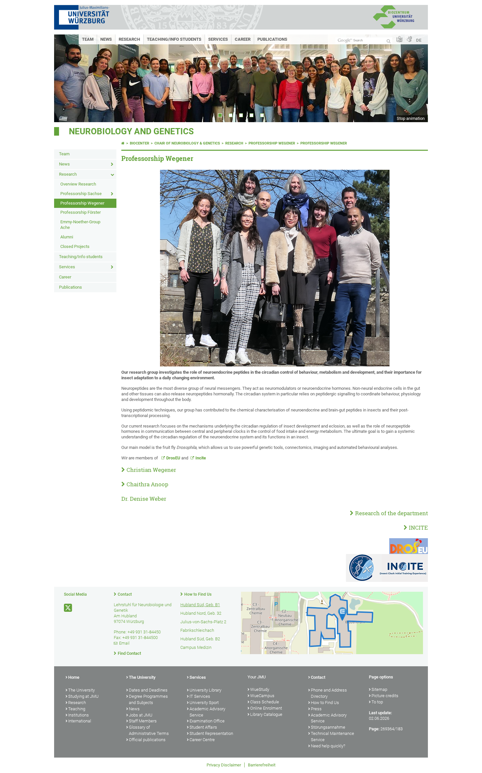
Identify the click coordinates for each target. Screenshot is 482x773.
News (106, 39)
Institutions (78, 715)
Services (218, 39)
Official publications (147, 739)
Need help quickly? (328, 745)
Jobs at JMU (140, 715)
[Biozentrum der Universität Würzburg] (393, 27)
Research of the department (391, 513)
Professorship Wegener (82, 203)
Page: (374, 728)
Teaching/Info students (174, 39)
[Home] (123, 143)
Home (73, 677)
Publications (272, 39)
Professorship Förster (80, 212)
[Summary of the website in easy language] (399, 39)
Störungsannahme (328, 727)
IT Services (200, 696)
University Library (205, 690)
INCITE (418, 527)
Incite (200, 457)
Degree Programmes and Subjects (148, 699)
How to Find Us (197, 594)
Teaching (76, 708)
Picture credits (385, 695)
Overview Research (78, 184)
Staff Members (143, 720)
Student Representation (211, 733)
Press (316, 708)
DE (418, 40)
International (79, 720)
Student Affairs (203, 727)
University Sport (204, 702)
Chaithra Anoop (147, 484)
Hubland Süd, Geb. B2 (200, 638)
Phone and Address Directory (329, 693)
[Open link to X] (68, 608)
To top (377, 701)
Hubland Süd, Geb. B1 (200, 604)
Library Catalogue (266, 714)
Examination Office (207, 720)
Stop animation (411, 118)
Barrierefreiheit (261, 764)
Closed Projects (75, 246)
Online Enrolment (266, 708)
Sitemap (379, 689)
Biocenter (139, 143)
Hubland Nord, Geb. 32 (200, 613)
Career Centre (202, 739)
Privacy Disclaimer (224, 764)
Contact (125, 594)
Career (243, 39)
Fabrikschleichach (197, 630)
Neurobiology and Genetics (131, 131)
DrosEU (173, 457)
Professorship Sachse (81, 193)
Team (87, 39)
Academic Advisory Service (207, 712)
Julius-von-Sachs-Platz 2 (203, 621)
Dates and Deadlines (148, 690)
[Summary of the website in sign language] (409, 39)
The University (81, 690)
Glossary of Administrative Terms (149, 730)
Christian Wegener (151, 469)
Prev (65, 78)
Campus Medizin (195, 647)
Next (416, 78)
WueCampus (262, 695)
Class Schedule (264, 701)
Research (129, 39)
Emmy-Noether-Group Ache (80, 224)
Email (124, 643)
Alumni (66, 236)
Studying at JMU (83, 696)
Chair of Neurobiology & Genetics (187, 143)
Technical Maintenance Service (332, 736)
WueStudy (259, 689)
